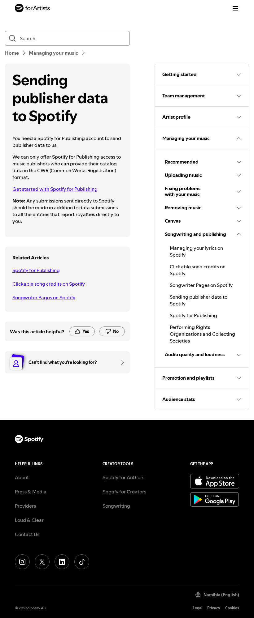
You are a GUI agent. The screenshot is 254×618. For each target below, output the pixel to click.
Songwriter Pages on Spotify (43, 297)
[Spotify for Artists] (32, 9)
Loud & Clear (29, 520)
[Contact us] (120, 362)
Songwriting (116, 505)
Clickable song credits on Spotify (48, 283)
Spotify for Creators (124, 491)
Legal (197, 608)
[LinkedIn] (62, 561)
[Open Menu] (235, 8)
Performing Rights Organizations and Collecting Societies (202, 334)
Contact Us (27, 534)
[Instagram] (22, 561)
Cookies (232, 608)
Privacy (213, 608)
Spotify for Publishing (36, 270)
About (22, 477)
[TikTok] (81, 561)
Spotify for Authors (123, 477)
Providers (25, 505)
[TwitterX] (42, 561)
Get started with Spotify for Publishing (55, 188)
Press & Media (30, 491)
